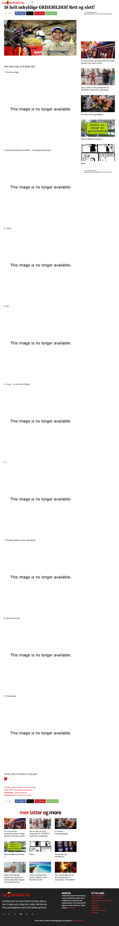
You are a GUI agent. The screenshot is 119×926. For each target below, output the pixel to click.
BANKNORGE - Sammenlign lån (15, 793)
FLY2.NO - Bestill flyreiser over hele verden (20, 787)
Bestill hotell (95, 905)
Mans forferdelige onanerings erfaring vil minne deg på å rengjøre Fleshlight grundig (14, 878)
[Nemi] (40, 846)
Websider (94, 912)
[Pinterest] (15, 914)
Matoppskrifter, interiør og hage (102, 900)
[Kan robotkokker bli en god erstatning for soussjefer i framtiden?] (66, 867)
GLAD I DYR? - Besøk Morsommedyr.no (18, 790)
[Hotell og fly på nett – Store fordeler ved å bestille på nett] (40, 867)
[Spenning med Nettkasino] (66, 846)
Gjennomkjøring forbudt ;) (92, 139)
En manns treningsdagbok (61, 832)
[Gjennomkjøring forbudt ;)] (15, 846)
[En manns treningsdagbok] (66, 823)
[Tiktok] (32, 914)
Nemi (31, 854)
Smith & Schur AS (78, 921)
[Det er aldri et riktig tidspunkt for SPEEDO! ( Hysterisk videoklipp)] (40, 823)
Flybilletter (95, 908)
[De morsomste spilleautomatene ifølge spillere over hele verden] (15, 823)
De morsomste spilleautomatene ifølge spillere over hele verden (14, 833)
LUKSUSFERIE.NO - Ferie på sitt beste (17, 795)
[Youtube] (21, 914)
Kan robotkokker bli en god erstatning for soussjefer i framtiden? (65, 877)
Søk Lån (94, 903)
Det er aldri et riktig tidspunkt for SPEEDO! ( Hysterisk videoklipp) (39, 833)
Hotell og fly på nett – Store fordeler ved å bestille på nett (38, 877)
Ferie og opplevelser (98, 896)
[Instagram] (111, 2)
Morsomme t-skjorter (98, 910)
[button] (27, 2)
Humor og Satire (96, 898)
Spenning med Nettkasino (61, 855)
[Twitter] (9, 914)
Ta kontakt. (71, 908)
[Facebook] (107, 2)
